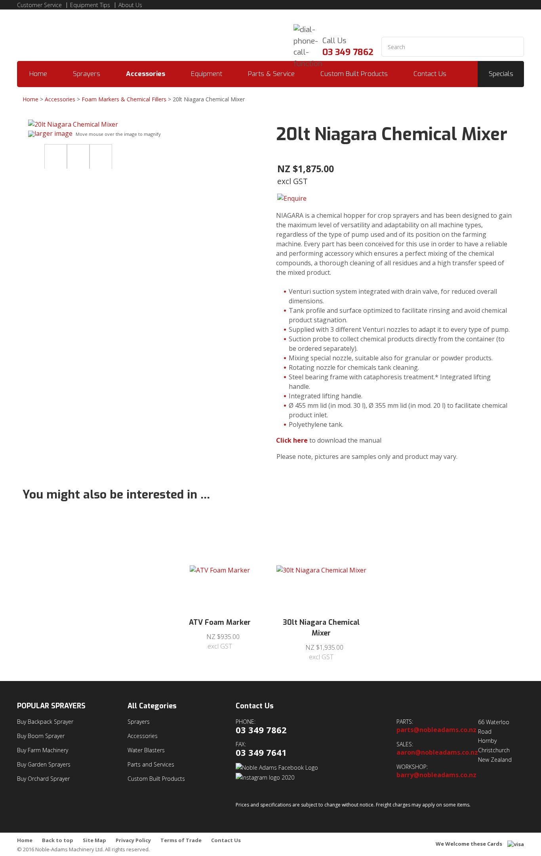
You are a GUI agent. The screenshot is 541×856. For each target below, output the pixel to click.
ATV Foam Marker (220, 622)
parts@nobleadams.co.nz (436, 730)
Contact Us (429, 73)
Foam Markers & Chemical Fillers (124, 99)
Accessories (145, 73)
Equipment (206, 73)
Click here (292, 440)
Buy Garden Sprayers (43, 764)
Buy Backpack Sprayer (45, 721)
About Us (130, 5)
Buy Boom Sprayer (41, 736)
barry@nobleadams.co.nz (436, 775)
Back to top (57, 840)
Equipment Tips (90, 5)
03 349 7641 (261, 752)
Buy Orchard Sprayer (43, 778)
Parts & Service (271, 73)
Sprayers (86, 73)
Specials (501, 73)
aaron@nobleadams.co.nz (437, 752)
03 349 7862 (347, 52)
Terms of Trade (181, 840)
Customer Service (39, 5)
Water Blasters (146, 750)
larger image (53, 133)
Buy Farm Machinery (42, 750)
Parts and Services (151, 764)
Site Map (94, 840)
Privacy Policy (133, 840)
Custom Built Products (354, 73)
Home (38, 73)
